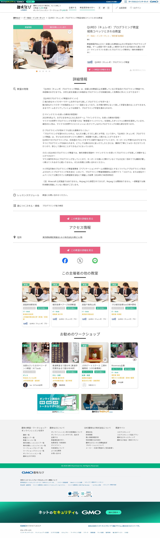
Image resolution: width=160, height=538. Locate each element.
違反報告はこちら (139, 70)
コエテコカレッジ (123, 432)
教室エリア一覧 (29, 437)
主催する (72, 7)
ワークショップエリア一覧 (33, 448)
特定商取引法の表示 (93, 440)
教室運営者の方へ (87, 7)
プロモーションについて (95, 445)
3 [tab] (43, 71)
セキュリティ (64, 532)
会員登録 (123, 7)
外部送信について (57, 448)
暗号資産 (108, 532)
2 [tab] (40, 71)
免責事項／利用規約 (58, 442)
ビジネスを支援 (55, 532)
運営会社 (89, 432)
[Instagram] (108, 8)
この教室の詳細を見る (100, 69)
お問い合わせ (56, 453)
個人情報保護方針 (92, 437)
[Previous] (15, 48)
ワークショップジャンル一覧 (33, 451)
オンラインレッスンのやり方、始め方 (65, 434)
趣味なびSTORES (29, 456)
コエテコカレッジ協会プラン (127, 434)
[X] (104, 8)
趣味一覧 (26, 435)
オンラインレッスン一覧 (32, 453)
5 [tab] (49, 71)
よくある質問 (56, 450)
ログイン (137, 7)
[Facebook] (99, 8)
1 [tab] (36, 71)
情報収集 (93, 532)
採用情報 (89, 434)
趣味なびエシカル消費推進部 (96, 442)
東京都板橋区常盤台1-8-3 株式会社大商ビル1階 (62, 237)
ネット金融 (100, 532)
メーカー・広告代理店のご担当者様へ (100, 448)
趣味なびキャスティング (126, 437)
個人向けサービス (117, 532)
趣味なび (16, 17)
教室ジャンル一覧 (29, 440)
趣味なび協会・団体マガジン (127, 440)
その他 (126, 532)
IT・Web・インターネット (34, 17)
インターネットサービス (26, 532)
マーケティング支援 (76, 532)
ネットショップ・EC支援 (42, 532)
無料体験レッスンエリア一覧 (33, 443)
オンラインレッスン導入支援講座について (66, 432)
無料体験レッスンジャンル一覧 (34, 445)
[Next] (71, 48)
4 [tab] (46, 71)
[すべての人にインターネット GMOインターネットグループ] (143, 1)
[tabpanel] (43, 49)
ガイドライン (56, 445)
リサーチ (86, 532)
